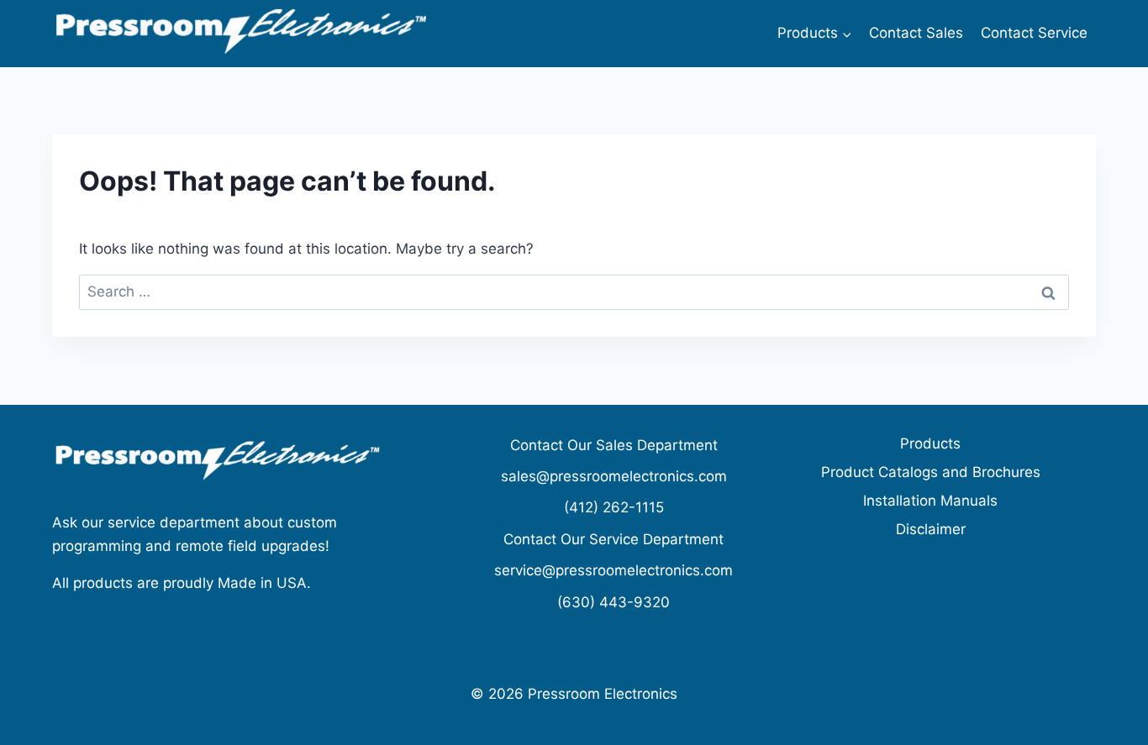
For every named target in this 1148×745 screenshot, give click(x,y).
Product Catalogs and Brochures (930, 472)
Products (930, 443)
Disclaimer (931, 529)
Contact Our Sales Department (614, 445)
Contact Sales (916, 32)
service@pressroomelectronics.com (613, 570)
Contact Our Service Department (613, 539)
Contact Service (1034, 32)
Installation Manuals (930, 500)
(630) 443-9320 (613, 602)
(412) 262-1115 (614, 507)
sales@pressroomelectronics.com (614, 476)
